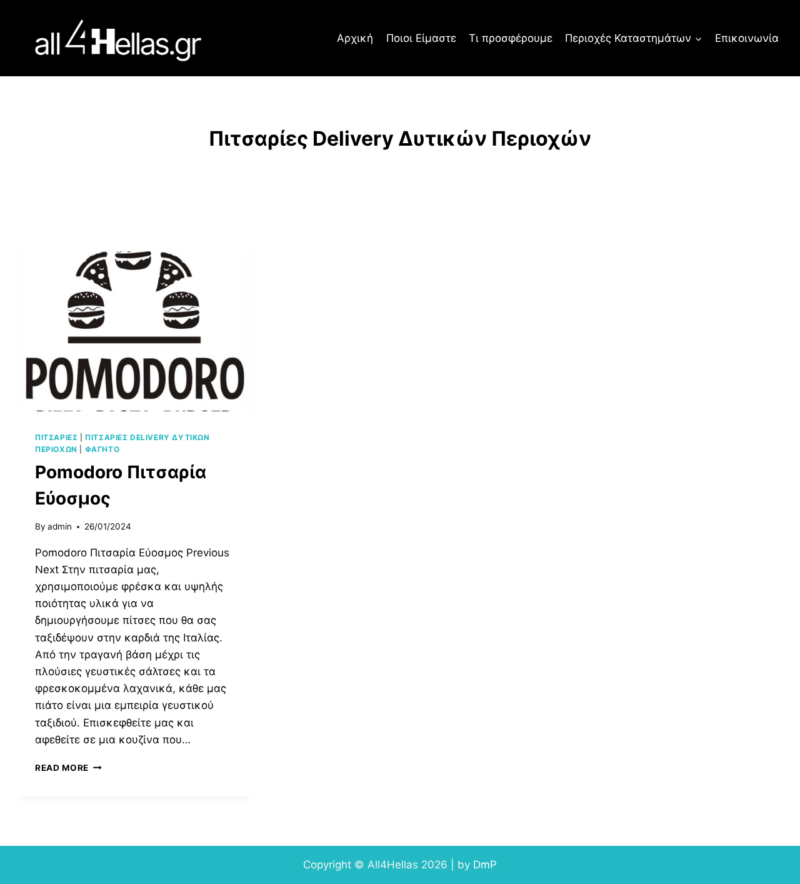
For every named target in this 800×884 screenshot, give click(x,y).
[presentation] (135, 331)
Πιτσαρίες (56, 437)
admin (60, 526)
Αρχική (355, 38)
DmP (485, 864)
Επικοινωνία (747, 38)
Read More (68, 768)
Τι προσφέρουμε (510, 38)
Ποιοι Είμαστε (421, 38)
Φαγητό (102, 449)
